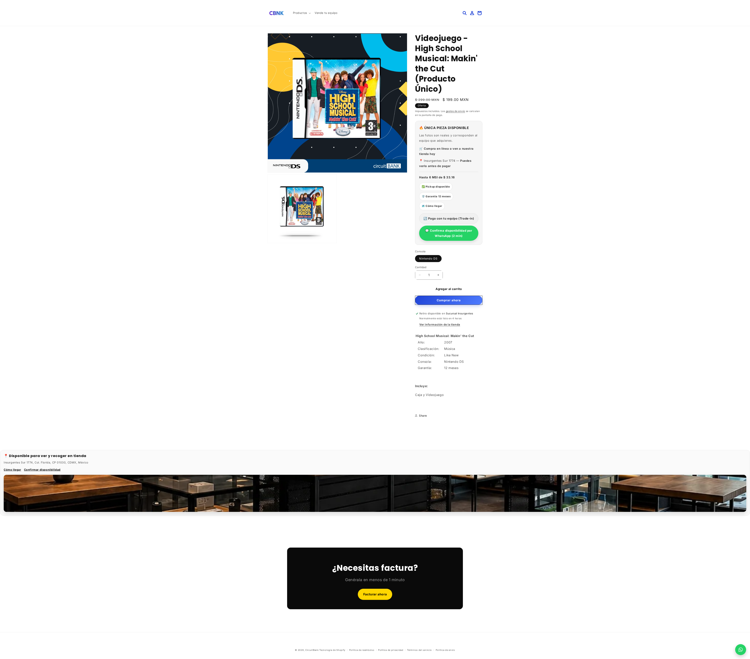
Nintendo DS (428, 258)
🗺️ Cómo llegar (432, 205)
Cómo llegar (12, 469)
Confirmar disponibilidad (42, 469)
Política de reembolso (361, 649)
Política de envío (445, 649)
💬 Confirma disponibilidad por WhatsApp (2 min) (448, 233)
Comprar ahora (449, 300)
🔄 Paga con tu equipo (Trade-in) (448, 218)
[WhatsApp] (740, 649)
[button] (301, 13)
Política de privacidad (390, 649)
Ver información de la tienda (439, 324)
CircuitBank (312, 650)
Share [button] (423, 415)
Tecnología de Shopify (332, 650)
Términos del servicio (419, 649)
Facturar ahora (375, 594)
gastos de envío (455, 111)
